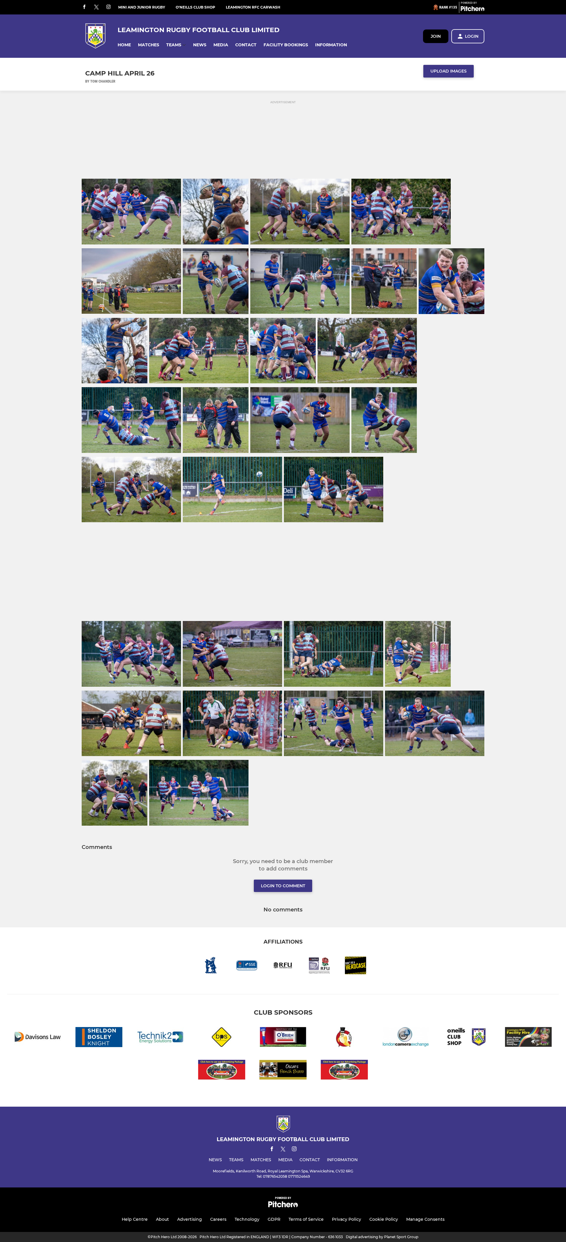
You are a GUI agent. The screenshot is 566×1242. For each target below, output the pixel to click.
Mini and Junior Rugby (141, 7)
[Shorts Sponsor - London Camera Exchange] (405, 1038)
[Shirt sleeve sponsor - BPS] (221, 1038)
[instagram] (108, 7)
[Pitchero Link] (472, 9)
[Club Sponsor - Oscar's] (283, 1071)
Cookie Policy (383, 1219)
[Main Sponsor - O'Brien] (283, 1038)
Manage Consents (425, 1219)
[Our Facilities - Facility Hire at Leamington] (528, 1038)
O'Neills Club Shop (195, 7)
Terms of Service (306, 1219)
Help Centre (135, 1219)
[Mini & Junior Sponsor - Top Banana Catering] (344, 1038)
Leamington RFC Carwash (253, 7)
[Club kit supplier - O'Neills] (467, 1038)
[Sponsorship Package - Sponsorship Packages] (221, 1071)
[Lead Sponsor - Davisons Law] (37, 1038)
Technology (247, 1219)
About (162, 1219)
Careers (218, 1219)
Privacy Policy (346, 1219)
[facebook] (84, 7)
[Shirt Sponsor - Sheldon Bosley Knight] (99, 1038)
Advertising (189, 1219)
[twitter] (96, 7)
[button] (124, 45)
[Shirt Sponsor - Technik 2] (160, 1038)
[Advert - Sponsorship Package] (344, 1071)
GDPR (274, 1219)
